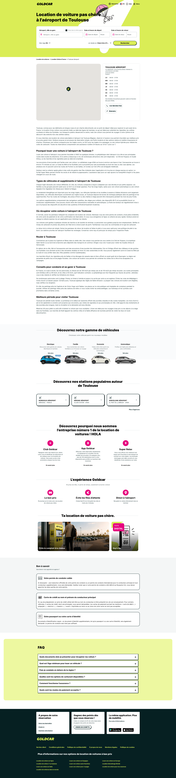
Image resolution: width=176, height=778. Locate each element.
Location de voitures (42, 59)
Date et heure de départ (93, 30)
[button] (68, 89)
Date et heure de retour (119, 30)
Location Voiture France (58, 59)
